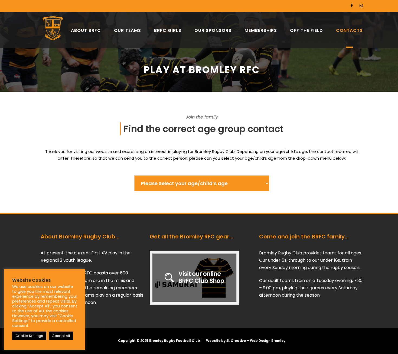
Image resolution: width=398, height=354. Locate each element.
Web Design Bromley (267, 340)
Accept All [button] (61, 335)
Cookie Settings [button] (29, 335)
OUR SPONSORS (212, 30)
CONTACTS (349, 30)
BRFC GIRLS (167, 30)
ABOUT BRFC (86, 30)
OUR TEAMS (127, 30)
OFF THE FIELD (306, 30)
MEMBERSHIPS (260, 30)
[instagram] (361, 5)
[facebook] (352, 5)
